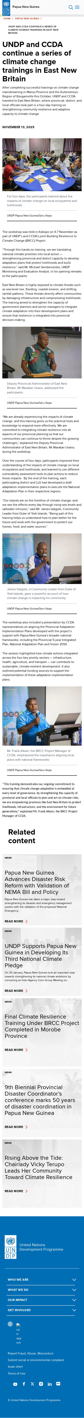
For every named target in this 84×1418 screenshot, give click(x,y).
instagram (41, 1384)
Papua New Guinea (26, 7)
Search (71, 7)
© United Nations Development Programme (34, 1400)
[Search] (18, 1334)
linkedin (50, 1384)
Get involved (19, 1310)
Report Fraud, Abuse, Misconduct (30, 1353)
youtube (15, 1384)
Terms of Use (16, 1373)
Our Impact (17, 1300)
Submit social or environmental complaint (36, 1360)
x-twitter (32, 1384)
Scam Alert (15, 1366)
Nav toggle (77, 7)
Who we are (18, 1279)
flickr (58, 1384)
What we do (18, 1290)
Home (7, 18)
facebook (24, 1384)
